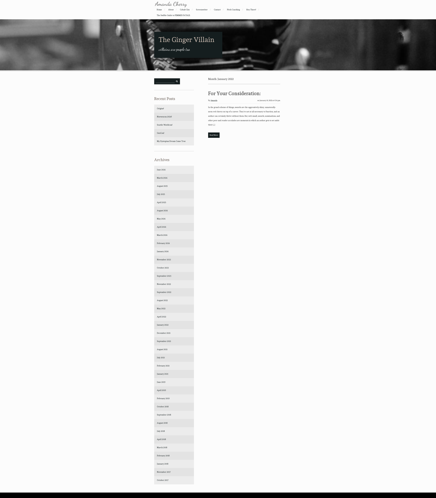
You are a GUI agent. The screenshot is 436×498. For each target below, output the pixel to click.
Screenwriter (202, 10)
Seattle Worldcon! (164, 125)
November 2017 (164, 472)
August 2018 (162, 423)
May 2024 (161, 219)
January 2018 (162, 464)
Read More (214, 135)
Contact (217, 10)
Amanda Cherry (171, 4)
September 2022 (164, 292)
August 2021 (162, 349)
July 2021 (161, 357)
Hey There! (251, 10)
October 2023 (163, 268)
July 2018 (161, 431)
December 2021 (163, 333)
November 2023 (164, 259)
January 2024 (162, 251)
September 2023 (164, 276)
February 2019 (163, 398)
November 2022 (164, 284)
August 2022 (162, 300)
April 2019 (161, 390)
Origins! (160, 108)
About (171, 10)
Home (159, 10)
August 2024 (162, 210)
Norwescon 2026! (164, 117)
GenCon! (160, 133)
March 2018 (162, 447)
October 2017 (162, 480)
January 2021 (162, 374)
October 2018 (162, 406)
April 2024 (161, 227)
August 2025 (162, 186)
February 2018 (163, 456)
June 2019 (161, 382)
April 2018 (161, 439)
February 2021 (163, 366)
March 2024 (162, 235)
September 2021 (164, 341)
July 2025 (161, 194)
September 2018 (164, 415)
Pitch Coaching (233, 10)
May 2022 (161, 308)
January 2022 (162, 325)
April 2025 (161, 202)
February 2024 (163, 243)
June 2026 (161, 170)
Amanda (214, 100)
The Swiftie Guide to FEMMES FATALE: (173, 15)
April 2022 (161, 317)
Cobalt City (185, 10)
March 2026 (162, 178)
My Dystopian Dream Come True (171, 141)
